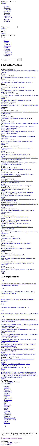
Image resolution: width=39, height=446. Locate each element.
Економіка (7, 405)
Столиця (7, 14)
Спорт (6, 409)
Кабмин (27, 374)
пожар (9, 377)
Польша (13, 377)
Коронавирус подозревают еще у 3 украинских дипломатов (19, 123)
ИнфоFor (7, 423)
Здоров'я (7, 411)
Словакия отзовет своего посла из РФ (12, 255)
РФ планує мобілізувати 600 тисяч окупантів (15, 367)
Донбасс (3, 374)
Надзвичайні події (10, 419)
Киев (31, 374)
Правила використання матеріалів (11, 438)
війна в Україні (18, 375)
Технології (7, 413)
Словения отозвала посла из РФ (10, 238)
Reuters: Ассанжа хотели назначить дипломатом (15, 154)
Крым (22, 374)
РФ (13, 372)
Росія (26, 372)
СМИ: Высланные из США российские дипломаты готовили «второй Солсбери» (17, 181)
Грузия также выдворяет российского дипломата (16, 243)
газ (2, 377)
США (9, 372)
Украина (9, 374)
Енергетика (8, 391)
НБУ (34, 374)
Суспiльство (8, 19)
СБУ (15, 372)
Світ (5, 403)
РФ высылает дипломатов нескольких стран (14, 217)
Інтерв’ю (7, 13)
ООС (2, 375)
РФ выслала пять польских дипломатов (13, 87)
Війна (6, 408)
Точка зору (7, 9)
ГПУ (5, 375)
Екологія (7, 416)
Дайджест (7, 16)
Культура (7, 21)
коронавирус (32, 372)
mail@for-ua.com (6, 383)
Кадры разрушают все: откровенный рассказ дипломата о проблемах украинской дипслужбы (18, 163)
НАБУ (5, 377)
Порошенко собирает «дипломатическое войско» (16, 169)
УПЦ (5, 372)
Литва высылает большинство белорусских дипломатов (18, 77)
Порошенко (20, 372)
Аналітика (7, 11)
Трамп (31, 375)
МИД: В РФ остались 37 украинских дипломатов (16, 195)
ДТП (15, 374)
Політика (7, 406)
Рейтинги (7, 8)
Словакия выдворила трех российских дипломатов (16, 118)
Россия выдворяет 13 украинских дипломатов (15, 223)
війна (9, 375)
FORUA (10, 382)
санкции (26, 375)
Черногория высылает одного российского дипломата (17, 269)
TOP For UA (8, 18)
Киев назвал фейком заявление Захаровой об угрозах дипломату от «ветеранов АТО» (17, 175)
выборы (19, 377)
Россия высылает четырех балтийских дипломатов (16, 82)
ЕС (13, 374)
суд (12, 375)
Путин (35, 375)
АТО (2, 372)
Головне (6, 6)
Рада (19, 374)
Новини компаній (9, 418)
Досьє (6, 421)
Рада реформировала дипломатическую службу (15, 189)
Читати (3, 74)
